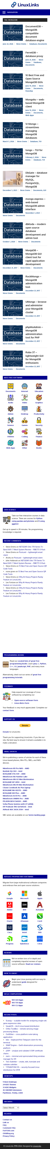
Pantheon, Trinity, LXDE (13, 1093)
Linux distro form (21, 703)
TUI (40, 141)
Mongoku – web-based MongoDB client (35, 103)
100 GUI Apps (17, 1000)
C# (15, 666)
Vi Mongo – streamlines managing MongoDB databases (32, 130)
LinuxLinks (37, 1146)
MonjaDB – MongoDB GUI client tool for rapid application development (35, 257)
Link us (6, 1122)
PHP (28, 666)
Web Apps (29, 115)
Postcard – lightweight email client (28, 558)
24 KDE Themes (9, 1084)
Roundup (29, 91)
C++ (11, 666)
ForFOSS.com (8, 1130)
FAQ (4, 1125)
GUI (44, 190)
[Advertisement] (25, 480)
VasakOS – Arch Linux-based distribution (22, 1026)
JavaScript (21, 666)
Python (43, 663)
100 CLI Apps (17, 1005)
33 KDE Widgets (9, 1087)
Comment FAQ (9, 1128)
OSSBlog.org (8, 1133)
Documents (42, 44)
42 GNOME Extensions (12, 1090)
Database (33, 44)
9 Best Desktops (10, 1082)
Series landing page (37, 815)
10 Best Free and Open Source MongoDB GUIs (34, 79)
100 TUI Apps (17, 1002)
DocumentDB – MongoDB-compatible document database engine (34, 33)
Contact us (7, 1119)
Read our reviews (33, 964)
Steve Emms (21, 44)
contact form (8, 710)
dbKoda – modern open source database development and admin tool (35, 230)
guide (24, 982)
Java (35, 663)
